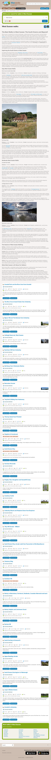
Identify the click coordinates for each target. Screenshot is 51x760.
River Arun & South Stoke (27, 75)
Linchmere (21, 735)
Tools (4, 8)
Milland (35, 729)
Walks (9, 8)
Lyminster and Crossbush (24, 736)
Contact (3, 750)
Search (44, 21)
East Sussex (25, 52)
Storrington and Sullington (39, 735)
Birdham (8, 146)
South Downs (40, 52)
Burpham (6, 736)
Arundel (11, 168)
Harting (20, 732)
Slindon (35, 732)
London (3, 36)
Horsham (21, 733)
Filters (8, 21)
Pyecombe (36, 731)
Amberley (8, 75)
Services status (21, 757)
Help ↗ (13, 8)
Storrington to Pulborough (36, 94)
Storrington (18, 94)
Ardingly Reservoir (35, 189)
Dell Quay (8, 145)
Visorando (4, 10)
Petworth (18, 42)
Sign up (42, 8)
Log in (47, 8)
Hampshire (20, 52)
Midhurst (21, 737)
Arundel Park (4, 168)
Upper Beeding (37, 736)
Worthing (35, 737)
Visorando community (6, 752)
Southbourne (36, 733)
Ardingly (13, 189)
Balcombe (29, 228)
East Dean (21, 731)
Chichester (14, 42)
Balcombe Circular (7, 228)
